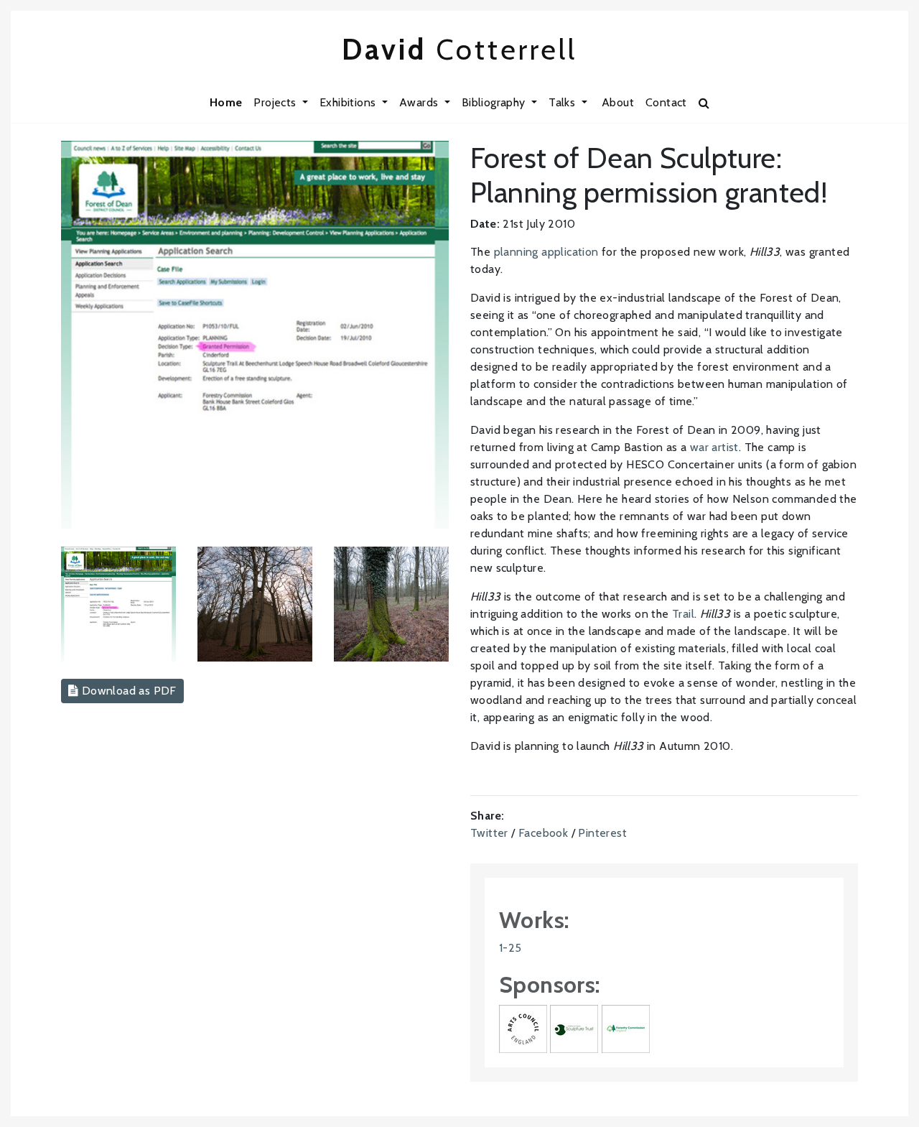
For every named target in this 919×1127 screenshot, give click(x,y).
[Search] (704, 102)
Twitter (489, 833)
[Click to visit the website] (523, 1027)
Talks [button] (563, 102)
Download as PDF (127, 690)
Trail (683, 614)
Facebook (543, 833)
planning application (546, 252)
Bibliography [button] (495, 102)
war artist (714, 447)
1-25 (510, 948)
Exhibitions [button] (349, 102)
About (618, 102)
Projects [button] (276, 102)
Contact (666, 102)
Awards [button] (420, 102)
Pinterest (602, 833)
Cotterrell (459, 49)
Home (226, 102)
